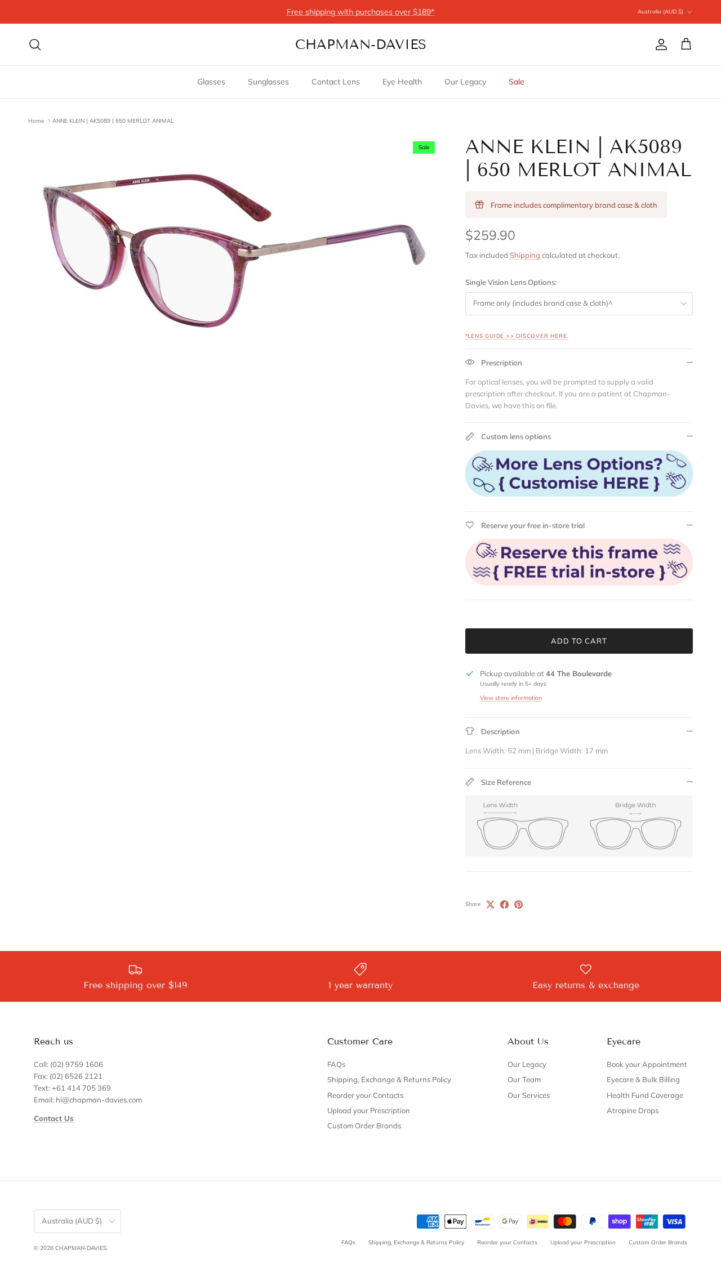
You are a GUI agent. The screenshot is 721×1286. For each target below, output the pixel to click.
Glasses (211, 82)
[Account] (659, 44)
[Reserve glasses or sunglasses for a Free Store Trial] (579, 582)
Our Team (524, 1079)
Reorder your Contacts (365, 1095)
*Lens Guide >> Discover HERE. (517, 335)
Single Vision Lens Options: (511, 282)
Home (36, 120)
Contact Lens (335, 82)
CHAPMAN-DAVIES (80, 1248)
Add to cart (579, 640)
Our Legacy (465, 82)
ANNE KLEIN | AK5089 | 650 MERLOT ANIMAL (112, 120)
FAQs (336, 1064)
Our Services (529, 1095)
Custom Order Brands (364, 1125)
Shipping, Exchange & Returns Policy (389, 1079)
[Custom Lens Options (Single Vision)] (579, 493)
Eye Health (402, 82)
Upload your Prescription (368, 1110)
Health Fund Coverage (645, 1095)
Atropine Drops (632, 1110)
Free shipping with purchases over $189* (360, 12)
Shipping (525, 255)
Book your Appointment (647, 1064)
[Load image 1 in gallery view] (234, 251)
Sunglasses (268, 82)
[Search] (35, 44)
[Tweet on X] (490, 904)
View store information (511, 698)
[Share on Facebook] (504, 904)
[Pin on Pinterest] (518, 904)
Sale (516, 82)
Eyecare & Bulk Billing (643, 1079)
